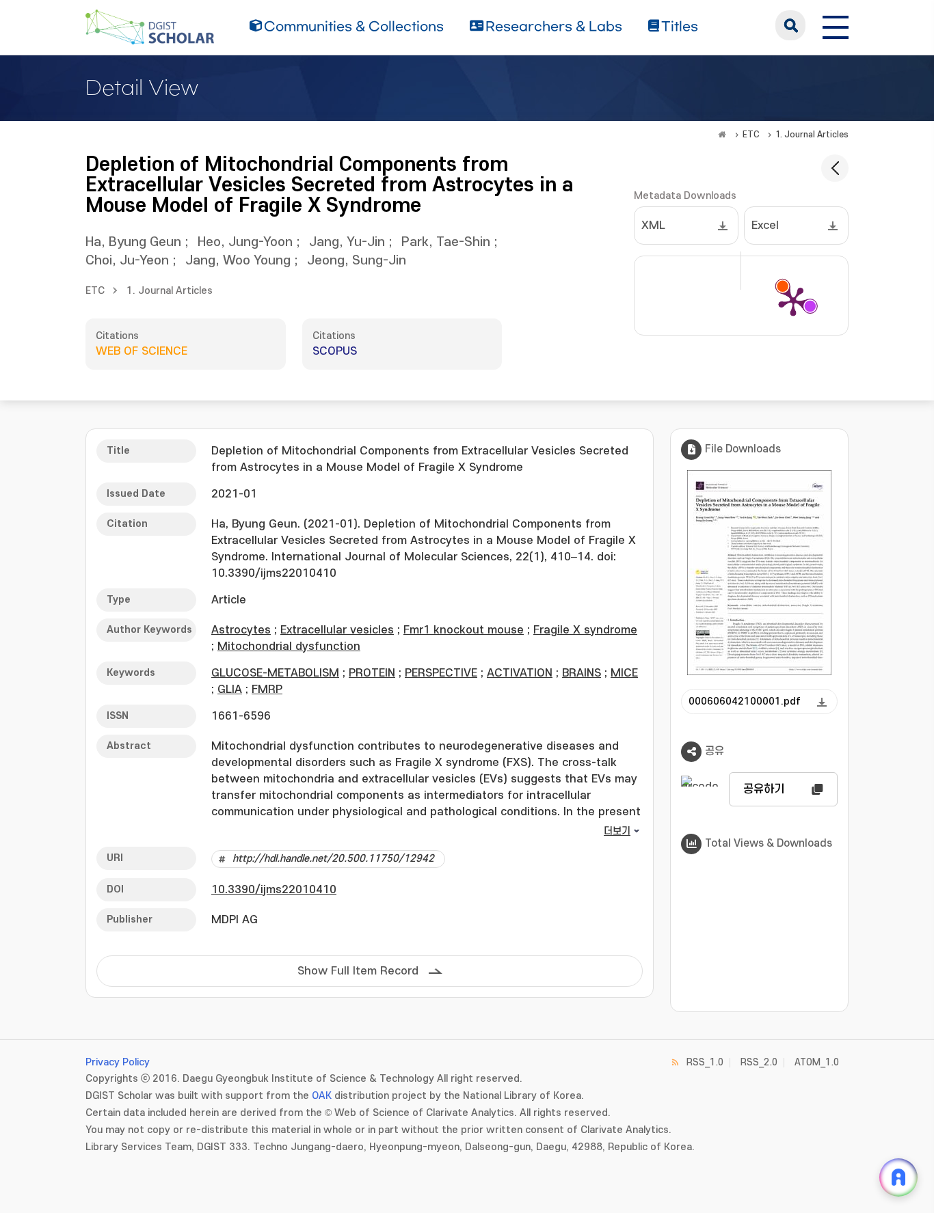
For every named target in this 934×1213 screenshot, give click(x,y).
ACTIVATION (519, 673)
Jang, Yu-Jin (347, 242)
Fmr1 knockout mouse (463, 630)
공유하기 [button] (763, 789)
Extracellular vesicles (337, 630)
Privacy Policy (117, 1062)
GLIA (229, 689)
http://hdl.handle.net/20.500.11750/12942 (333, 858)
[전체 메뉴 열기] (836, 25)
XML (653, 225)
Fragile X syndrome (585, 630)
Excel (765, 225)
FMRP (267, 689)
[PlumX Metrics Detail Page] (793, 301)
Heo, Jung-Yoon (245, 242)
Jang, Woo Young (238, 261)
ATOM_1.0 (817, 1062)
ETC (751, 134)
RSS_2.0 (758, 1062)
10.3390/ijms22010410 (273, 890)
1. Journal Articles (812, 134)
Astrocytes (241, 630)
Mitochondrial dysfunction (288, 646)
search (790, 25)
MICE (624, 673)
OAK (322, 1096)
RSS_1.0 (704, 1062)
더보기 (617, 831)
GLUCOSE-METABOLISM (275, 673)
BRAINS (581, 673)
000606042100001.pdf (745, 701)
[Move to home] (722, 134)
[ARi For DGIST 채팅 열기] (898, 1177)
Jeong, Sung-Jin (356, 261)
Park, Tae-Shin (445, 242)
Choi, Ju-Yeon (127, 261)
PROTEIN (372, 673)
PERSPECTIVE (441, 673)
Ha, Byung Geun (133, 242)
